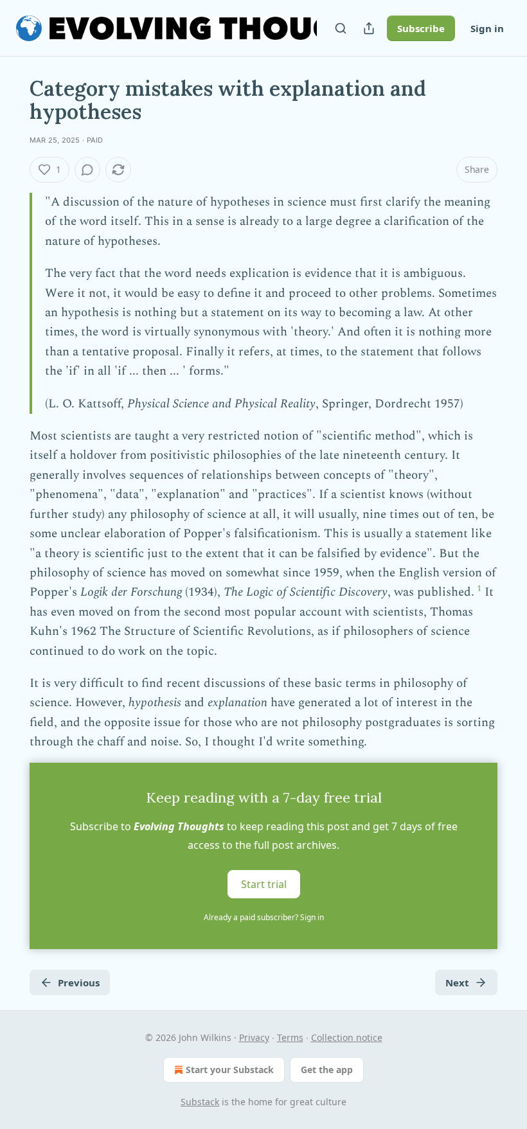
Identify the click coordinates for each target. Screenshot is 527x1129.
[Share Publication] (369, 28)
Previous (79, 982)
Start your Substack (230, 1069)
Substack (200, 1102)
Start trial (264, 883)
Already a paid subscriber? (264, 917)
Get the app (327, 1069)
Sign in (487, 28)
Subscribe (421, 28)
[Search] (340, 28)
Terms (290, 1037)
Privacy (254, 1037)
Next (457, 982)
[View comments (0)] (87, 169)
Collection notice (346, 1037)
